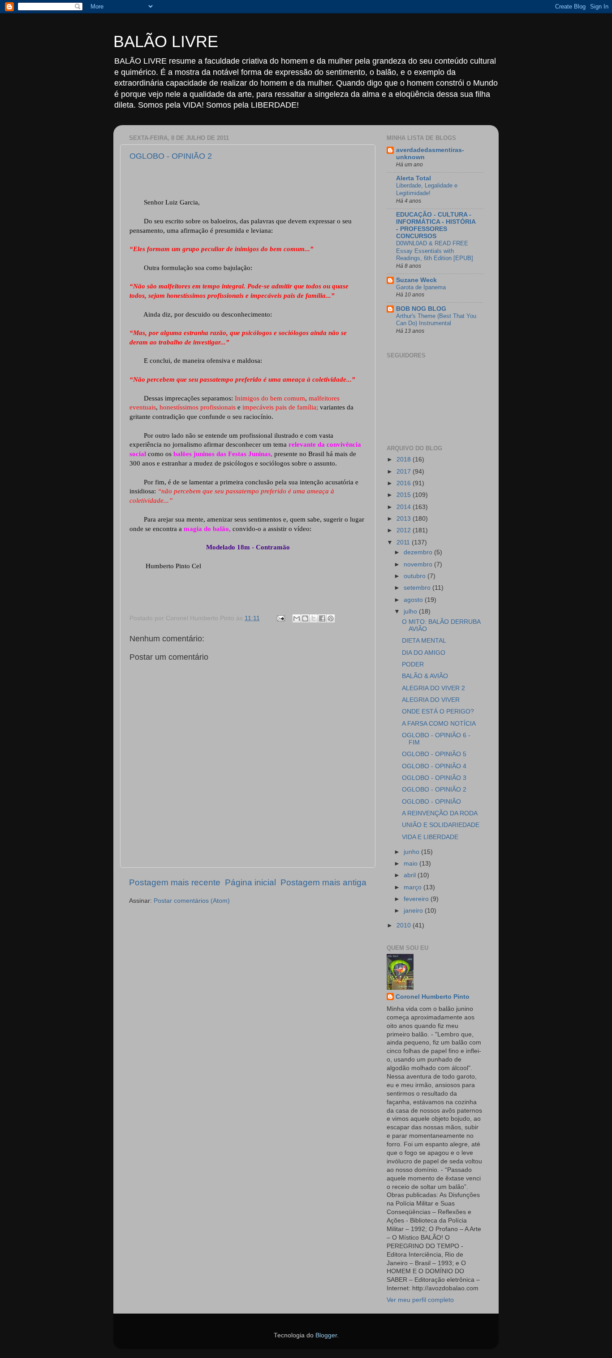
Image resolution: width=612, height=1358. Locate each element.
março (413, 887)
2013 (405, 518)
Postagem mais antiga (323, 882)
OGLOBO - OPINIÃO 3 (434, 778)
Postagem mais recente (174, 882)
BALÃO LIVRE (165, 41)
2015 (405, 495)
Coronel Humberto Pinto (433, 996)
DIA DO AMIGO (423, 652)
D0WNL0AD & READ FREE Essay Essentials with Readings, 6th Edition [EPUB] (434, 250)
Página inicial (250, 882)
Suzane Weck (416, 280)
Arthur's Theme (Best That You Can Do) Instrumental (436, 320)
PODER (413, 664)
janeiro (414, 910)
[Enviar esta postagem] (280, 618)
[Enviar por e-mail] (296, 618)
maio (411, 863)
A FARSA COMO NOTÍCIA (439, 723)
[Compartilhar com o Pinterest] (330, 618)
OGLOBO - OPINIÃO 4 (434, 766)
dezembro (419, 552)
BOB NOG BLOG (421, 308)
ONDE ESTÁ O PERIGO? (438, 711)
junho (412, 852)
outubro (415, 576)
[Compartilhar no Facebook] (322, 618)
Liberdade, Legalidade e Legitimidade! (426, 189)
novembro (419, 564)
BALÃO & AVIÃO (425, 676)
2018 (405, 459)
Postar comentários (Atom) (192, 900)
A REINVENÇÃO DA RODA (440, 813)
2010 (405, 925)
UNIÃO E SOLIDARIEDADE (440, 825)
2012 (405, 530)
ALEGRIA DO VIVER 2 (433, 688)
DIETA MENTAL (424, 640)
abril (411, 875)
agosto (414, 599)
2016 (405, 483)
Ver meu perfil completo (420, 1300)
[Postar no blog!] (305, 618)
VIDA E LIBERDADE (430, 837)
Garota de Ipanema (421, 287)
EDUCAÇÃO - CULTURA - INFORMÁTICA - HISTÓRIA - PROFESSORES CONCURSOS (435, 225)
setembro (418, 587)
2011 (404, 542)
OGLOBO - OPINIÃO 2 (170, 156)
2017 (405, 471)
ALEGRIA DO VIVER (431, 699)
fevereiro (417, 899)
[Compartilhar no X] (313, 618)
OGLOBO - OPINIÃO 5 (434, 754)
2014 (405, 507)
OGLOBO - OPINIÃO (431, 801)
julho (411, 611)
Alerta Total (413, 178)
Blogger (326, 1335)
